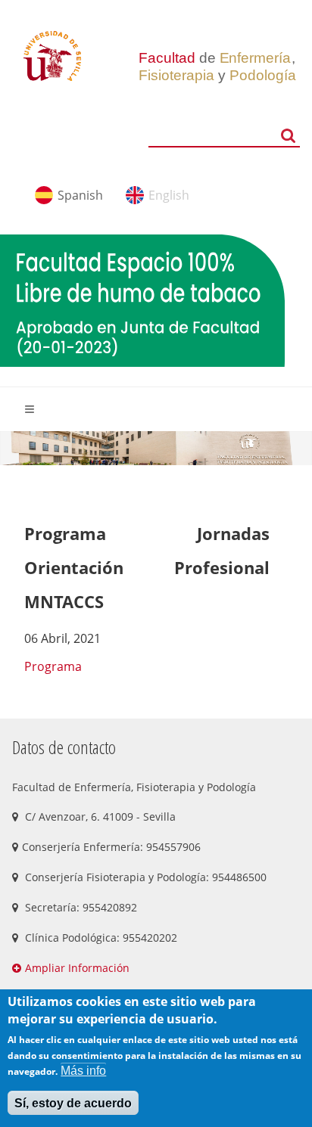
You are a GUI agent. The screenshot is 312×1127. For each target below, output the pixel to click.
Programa (54, 666)
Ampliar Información (77, 968)
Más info (83, 1070)
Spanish (80, 195)
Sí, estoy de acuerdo (73, 1103)
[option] (156, 447)
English (168, 195)
